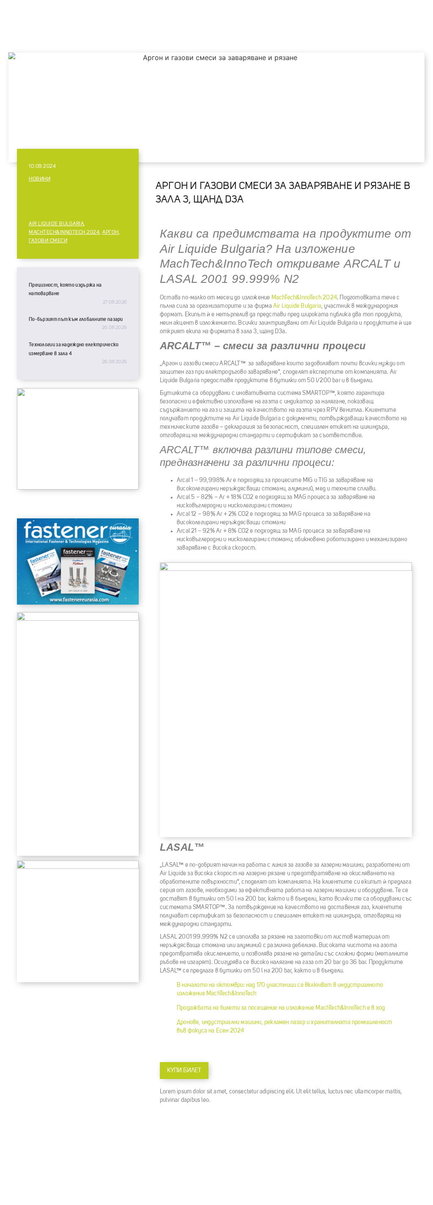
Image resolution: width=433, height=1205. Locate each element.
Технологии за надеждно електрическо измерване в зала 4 (74, 349)
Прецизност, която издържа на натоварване (65, 289)
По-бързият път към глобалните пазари (76, 319)
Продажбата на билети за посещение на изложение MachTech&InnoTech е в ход (281, 1008)
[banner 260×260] (78, 866)
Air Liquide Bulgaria (56, 224)
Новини (39, 179)
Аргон (110, 232)
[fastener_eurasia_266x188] (78, 602)
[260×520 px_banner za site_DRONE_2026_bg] (78, 618)
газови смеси (48, 241)
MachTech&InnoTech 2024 (64, 232)
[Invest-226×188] (78, 487)
